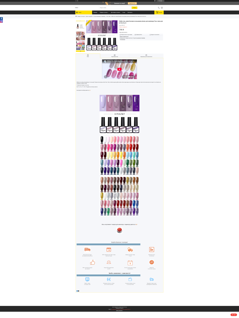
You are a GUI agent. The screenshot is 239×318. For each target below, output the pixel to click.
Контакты (130, 12)
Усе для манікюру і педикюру (99, 16)
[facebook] (77, 291)
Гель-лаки (108, 16)
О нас (124, 12)
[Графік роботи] (162, 7)
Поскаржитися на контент (115, 309)
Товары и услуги (103, 12)
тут (90, 90)
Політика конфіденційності (126, 309)
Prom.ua (125, 307)
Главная (95, 12)
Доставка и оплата (115, 12)
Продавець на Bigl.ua (119, 308)
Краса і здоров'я (89, 16)
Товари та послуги (81, 16)
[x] (78, 291)
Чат (235, 314)
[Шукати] (134, 8)
